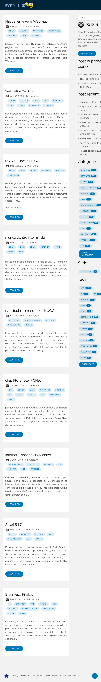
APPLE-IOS (87, 240)
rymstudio (14, 320)
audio (12, 101)
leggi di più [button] (87, 53)
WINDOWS (87, 193)
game (10, 105)
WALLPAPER (87, 352)
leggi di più (14, 71)
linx (45, 101)
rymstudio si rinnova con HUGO (30, 311)
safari (39, 539)
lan (60, 464)
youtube (60, 170)
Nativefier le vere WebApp (26, 21)
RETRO (85, 311)
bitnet (21, 390)
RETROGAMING (89, 317)
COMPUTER (87, 323)
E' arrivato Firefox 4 (20, 594)
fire (32, 604)
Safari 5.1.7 (13, 525)
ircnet (20, 395)
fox (54, 604)
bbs (10, 390)
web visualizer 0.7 (19, 91)
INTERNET (86, 340)
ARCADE (86, 334)
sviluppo (36, 36)
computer (34, 105)
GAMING (86, 329)
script (33, 170)
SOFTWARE (88, 176)
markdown (13, 175)
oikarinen (54, 395)
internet (12, 36)
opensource (54, 31)
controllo (33, 464)
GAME (85, 199)
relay (11, 399)
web (36, 101)
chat (32, 390)
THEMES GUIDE (88, 271)
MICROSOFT (87, 211)
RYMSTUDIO (88, 170)
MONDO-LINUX (89, 223)
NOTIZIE (86, 182)
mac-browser (14, 539)
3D (83, 294)
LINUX (85, 228)
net (23, 469)
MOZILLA (86, 217)
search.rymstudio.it (90, 79)
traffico (35, 469)
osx (28, 539)
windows (57, 101)
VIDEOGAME (88, 234)
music (57, 247)
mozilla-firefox (29, 609)
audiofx (24, 101)
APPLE (85, 358)
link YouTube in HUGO (22, 161)
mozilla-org (49, 609)
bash (22, 170)
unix (24, 36)
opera (11, 613)
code (21, 105)
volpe (22, 613)
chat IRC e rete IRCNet (23, 380)
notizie (29, 325)
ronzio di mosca (32, 320)
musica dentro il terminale (25, 237)
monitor (12, 469)
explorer (20, 604)
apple (12, 534)
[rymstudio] (47, 5)
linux (11, 31)
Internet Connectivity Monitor (28, 455)
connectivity (15, 464)
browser (25, 534)
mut (43, 395)
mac (51, 534)
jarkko (31, 395)
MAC (84, 246)
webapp (23, 31)
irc (9, 395)
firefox (43, 604)
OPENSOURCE (88, 346)
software (38, 31)
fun (21, 252)
